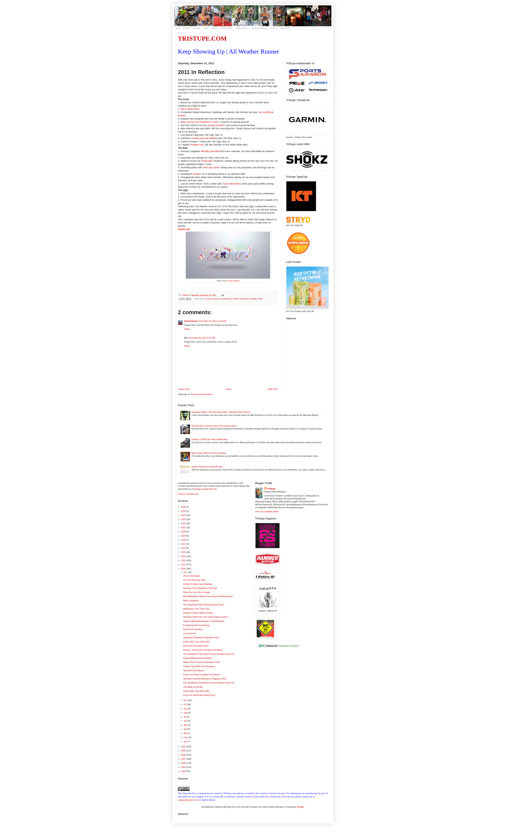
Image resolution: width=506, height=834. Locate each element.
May (186, 725)
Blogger (300, 807)
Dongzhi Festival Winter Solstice (198, 613)
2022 (183, 523)
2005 (183, 767)
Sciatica (197, 174)
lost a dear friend (232, 183)
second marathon (215, 125)
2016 (183, 548)
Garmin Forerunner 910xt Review (207, 467)
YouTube (197, 28)
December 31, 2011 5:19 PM (201, 338)
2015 (183, 552)
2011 (183, 569)
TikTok (206, 28)
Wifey (260, 299)
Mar (186, 733)
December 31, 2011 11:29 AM (212, 321)
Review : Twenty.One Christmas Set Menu (202, 650)
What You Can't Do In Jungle (196, 592)
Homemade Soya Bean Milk (196, 691)
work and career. (211, 167)
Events (207, 299)
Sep (186, 709)
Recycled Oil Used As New (195, 646)
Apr (185, 729)
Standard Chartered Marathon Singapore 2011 (204, 679)
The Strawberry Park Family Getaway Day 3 (203, 605)
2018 (183, 540)
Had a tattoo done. (190, 109)
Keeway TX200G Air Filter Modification (209, 439)
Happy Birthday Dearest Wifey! (197, 658)
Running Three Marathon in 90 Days (200, 588)
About (178, 28)
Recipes (273, 28)
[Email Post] (222, 295)
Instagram (186, 28)
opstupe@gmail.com (188, 800)
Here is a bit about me (188, 494)
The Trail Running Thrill (194, 580)
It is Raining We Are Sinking (196, 625)
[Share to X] (185, 299)
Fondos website (233, 281)
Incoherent (215, 299)
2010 (183, 746)
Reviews (215, 28)
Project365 (206, 161)
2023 (183, 519)
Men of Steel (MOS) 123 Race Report (208, 453)
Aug (186, 713)
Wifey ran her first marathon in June (199, 122)
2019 (183, 536)
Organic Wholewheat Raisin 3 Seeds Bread (203, 621)
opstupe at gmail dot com (205, 489)
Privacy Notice (285, 28)
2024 (183, 515)
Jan (186, 741)
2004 (183, 771)
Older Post (272, 389)
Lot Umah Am (189, 633)
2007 (183, 759)
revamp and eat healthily (204, 138)
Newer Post (184, 389)
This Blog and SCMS (193, 687)
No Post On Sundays (193, 629)
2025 (183, 511)
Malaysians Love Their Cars (196, 609)
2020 (183, 531)
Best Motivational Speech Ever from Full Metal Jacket (208, 596)
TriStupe (271, 489)
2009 (183, 751)
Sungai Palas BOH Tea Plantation (199, 666)
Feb (186, 737)
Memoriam (244, 299)
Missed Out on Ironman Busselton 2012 (201, 662)
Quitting (253, 299)
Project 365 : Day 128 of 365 (196, 642)
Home (228, 389)
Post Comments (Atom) (201, 394)
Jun (186, 721)
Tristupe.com (197, 144)
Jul (185, 717)
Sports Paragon (226, 28)
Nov (186, 700)
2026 (183, 507)
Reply (187, 329)
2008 (183, 755)
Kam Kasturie (191, 321)
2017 (183, 544)
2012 (183, 564)
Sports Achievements (259, 28)
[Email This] (180, 299)
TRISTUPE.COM (202, 38)
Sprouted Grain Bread (193, 670)
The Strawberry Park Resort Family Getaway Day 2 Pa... (209, 654)
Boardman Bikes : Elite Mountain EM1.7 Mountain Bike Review (220, 412)
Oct (185, 704)
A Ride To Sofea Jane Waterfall (197, 584)
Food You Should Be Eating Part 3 (199, 695)
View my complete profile (267, 511)
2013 (183, 560)
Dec (186, 572)
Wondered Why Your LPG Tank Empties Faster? (205, 617)
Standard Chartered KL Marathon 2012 (201, 637)
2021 (183, 527)
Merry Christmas (190, 600)
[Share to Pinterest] (190, 299)
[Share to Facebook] (187, 299)
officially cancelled (210, 151)
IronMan (235, 299)
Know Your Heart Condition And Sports (201, 674)
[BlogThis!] (182, 299)
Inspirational (226, 299)
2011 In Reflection (191, 576)
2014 (183, 556)
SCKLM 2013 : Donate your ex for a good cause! (214, 426)
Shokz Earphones (242, 28)
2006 (183, 763)
